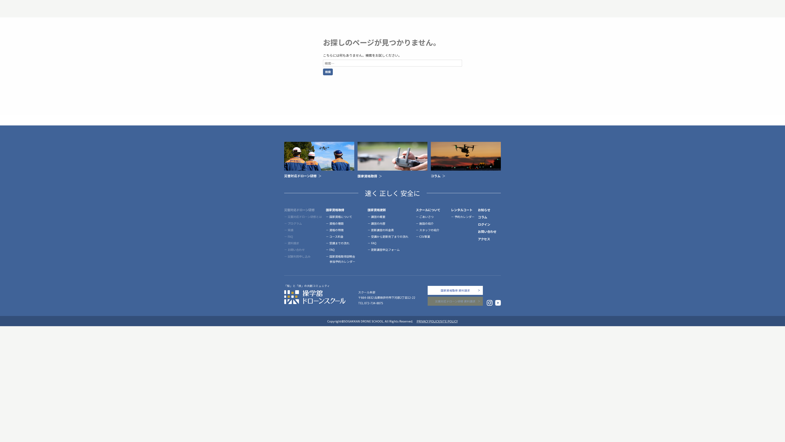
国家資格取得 (335, 209)
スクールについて (428, 209)
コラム (482, 217)
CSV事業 (424, 237)
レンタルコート (461, 209)
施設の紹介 (426, 223)
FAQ (332, 250)
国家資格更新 (377, 209)
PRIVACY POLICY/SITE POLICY (437, 321)
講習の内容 (378, 223)
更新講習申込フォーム (385, 250)
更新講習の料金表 (382, 230)
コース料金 (336, 237)
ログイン (484, 224)
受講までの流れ (339, 243)
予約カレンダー (464, 217)
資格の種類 (336, 223)
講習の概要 (378, 217)
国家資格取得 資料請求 (455, 290)
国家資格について (340, 217)
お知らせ (484, 209)
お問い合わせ (487, 231)
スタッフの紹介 (429, 230)
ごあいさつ (426, 217)
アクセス (484, 239)
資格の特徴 (336, 230)
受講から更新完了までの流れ (389, 237)
